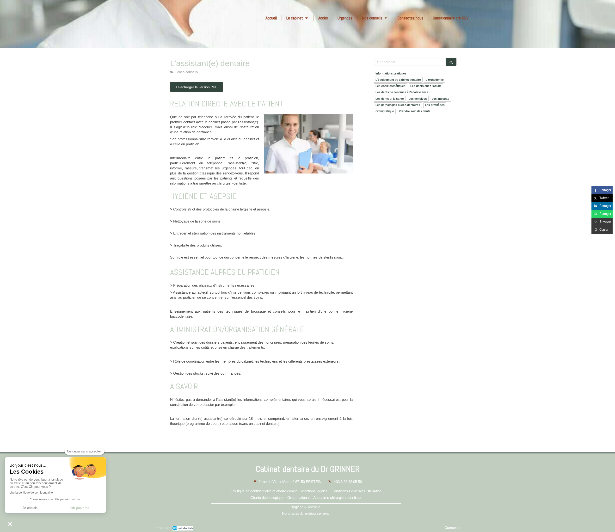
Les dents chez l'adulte (426, 86)
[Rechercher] (451, 62)
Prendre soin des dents (414, 111)
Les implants (440, 98)
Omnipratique (384, 111)
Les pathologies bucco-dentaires (397, 105)
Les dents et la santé (389, 98)
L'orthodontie (435, 79)
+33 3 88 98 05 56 (348, 482)
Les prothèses (435, 105)
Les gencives (418, 98)
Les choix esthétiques (390, 86)
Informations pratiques (390, 73)
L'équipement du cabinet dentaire (398, 79)
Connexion (452, 528)
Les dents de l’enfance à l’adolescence (401, 92)
